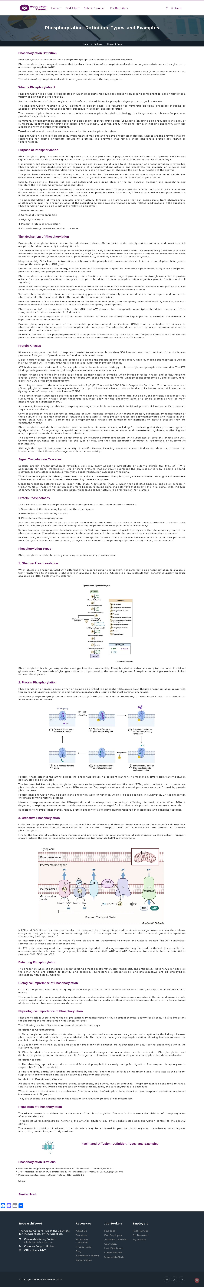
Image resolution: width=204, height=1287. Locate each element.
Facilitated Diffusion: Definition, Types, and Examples (120, 1143)
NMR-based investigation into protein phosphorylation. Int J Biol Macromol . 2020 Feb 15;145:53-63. (65, 1169)
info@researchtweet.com (38, 1242)
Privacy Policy (83, 1246)
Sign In (177, 8)
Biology (98, 44)
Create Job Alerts (114, 1257)
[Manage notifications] (197, 1280)
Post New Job (141, 1230)
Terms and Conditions (82, 1241)
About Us (81, 1230)
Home (55, 8)
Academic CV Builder (87, 1255)
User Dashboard (113, 1248)
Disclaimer (81, 1235)
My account (139, 1239)
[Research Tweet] (33, 8)
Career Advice (84, 1260)
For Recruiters (119, 8)
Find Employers (113, 1235)
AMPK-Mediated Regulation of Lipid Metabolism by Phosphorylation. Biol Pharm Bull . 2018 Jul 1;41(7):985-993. (70, 1172)
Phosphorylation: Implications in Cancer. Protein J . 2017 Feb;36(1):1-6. (51, 1175)
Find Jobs (71, 8)
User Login (110, 1243)
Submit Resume (94, 8)
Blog (78, 1251)
